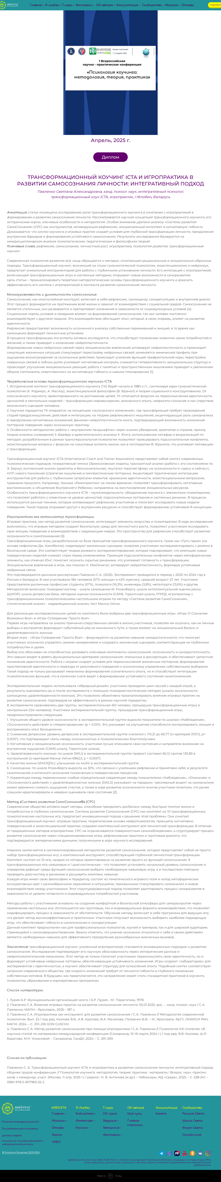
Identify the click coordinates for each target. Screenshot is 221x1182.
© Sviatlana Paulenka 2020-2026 (21, 1152)
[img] (192, 1153)
